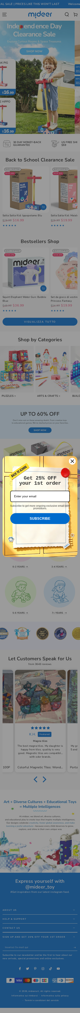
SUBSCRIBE (40, 518)
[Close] (72, 461)
